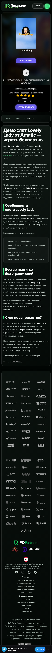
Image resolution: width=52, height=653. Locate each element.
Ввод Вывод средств (26, 590)
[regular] (25, 95)
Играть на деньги (26, 107)
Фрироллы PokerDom (26, 583)
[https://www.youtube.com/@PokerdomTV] (16, 572)
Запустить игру (26, 60)
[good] (29, 95)
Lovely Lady (30, 118)
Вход (38, 6)
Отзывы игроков (26, 596)
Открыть (40, 649)
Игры (18, 118)
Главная (8, 118)
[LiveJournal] (33, 644)
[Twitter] (26, 644)
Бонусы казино (26, 593)
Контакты (26, 599)
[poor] (21, 95)
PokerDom (7, 155)
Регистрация (26, 605)
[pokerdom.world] (23, 572)
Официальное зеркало (26, 602)
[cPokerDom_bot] (35, 572)
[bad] (17, 95)
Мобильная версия (26, 586)
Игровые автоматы (26, 580)
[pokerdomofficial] (29, 572)
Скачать (25, 608)
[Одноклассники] (22, 644)
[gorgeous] (33, 95)
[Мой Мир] (29, 644)
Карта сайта (27, 612)
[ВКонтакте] (19, 644)
